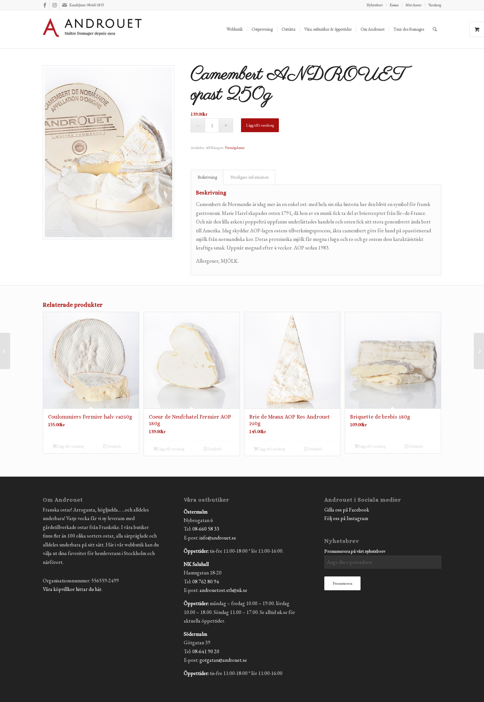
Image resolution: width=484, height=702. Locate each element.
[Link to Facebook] (44, 5)
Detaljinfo (113, 446)
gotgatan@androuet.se (223, 660)
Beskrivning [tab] (207, 177)
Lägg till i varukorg (260, 125)
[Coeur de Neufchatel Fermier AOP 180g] (479, 351)
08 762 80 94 (205, 581)
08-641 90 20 (205, 651)
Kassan (394, 5)
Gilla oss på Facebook (346, 509)
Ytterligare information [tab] (249, 177)
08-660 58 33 (205, 528)
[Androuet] (92, 37)
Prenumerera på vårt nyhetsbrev (354, 551)
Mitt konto (413, 5)
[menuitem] (375, 5)
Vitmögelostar (235, 147)
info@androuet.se (218, 537)
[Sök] (434, 29)
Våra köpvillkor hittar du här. (72, 589)
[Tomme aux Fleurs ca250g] (5, 351)
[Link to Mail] (64, 5)
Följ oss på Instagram (346, 518)
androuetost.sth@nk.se (223, 590)
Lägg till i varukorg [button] (70, 446)
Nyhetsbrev (375, 5)
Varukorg (434, 5)
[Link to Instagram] (54, 5)
